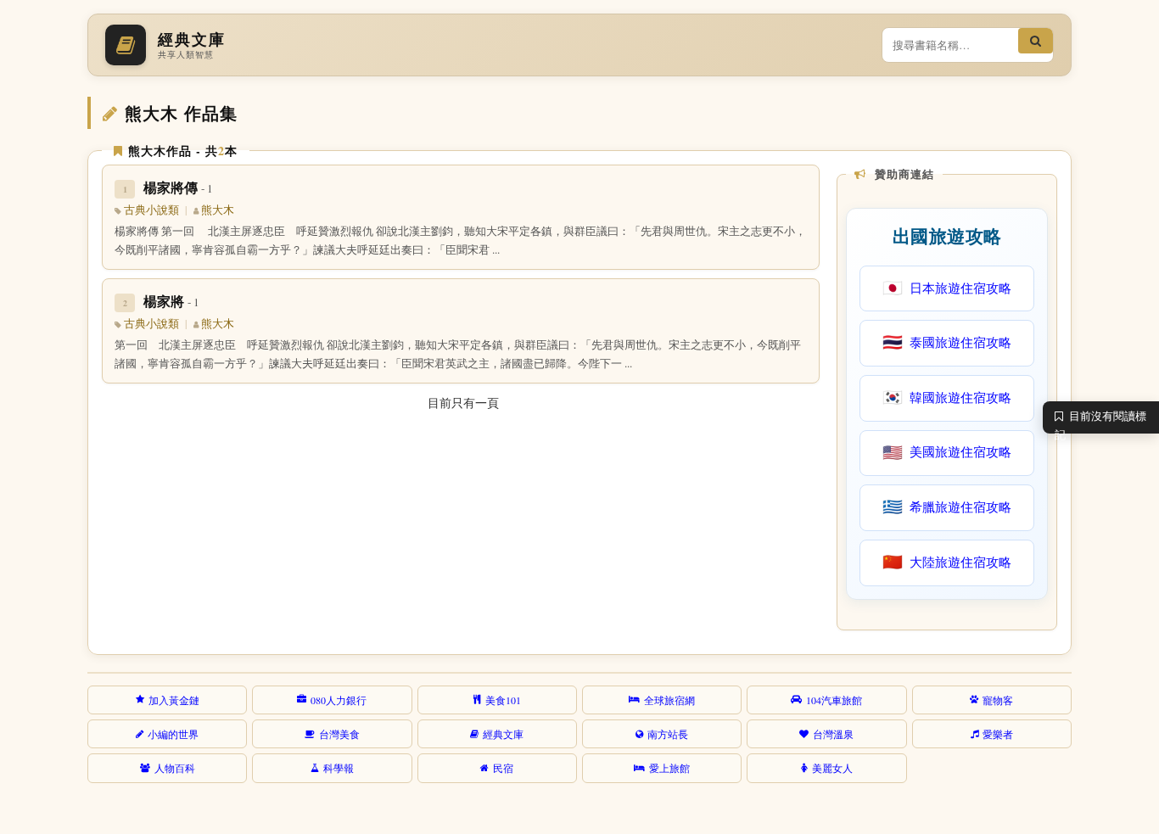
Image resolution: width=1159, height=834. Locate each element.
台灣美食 (339, 734)
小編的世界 (173, 734)
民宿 (503, 768)
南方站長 (667, 734)
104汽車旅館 (834, 700)
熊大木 (217, 210)
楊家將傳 (178, 187)
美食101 (503, 700)
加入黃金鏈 (173, 700)
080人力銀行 (339, 700)
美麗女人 (832, 768)
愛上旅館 (669, 768)
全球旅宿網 (669, 700)
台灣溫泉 (833, 734)
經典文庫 (503, 734)
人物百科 (174, 768)
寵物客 (998, 700)
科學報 (338, 768)
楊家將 (171, 301)
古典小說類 (151, 210)
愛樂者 (998, 734)
